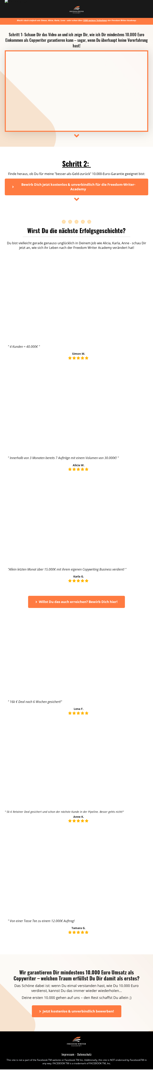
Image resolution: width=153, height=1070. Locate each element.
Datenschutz (84, 1054)
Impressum (68, 1054)
